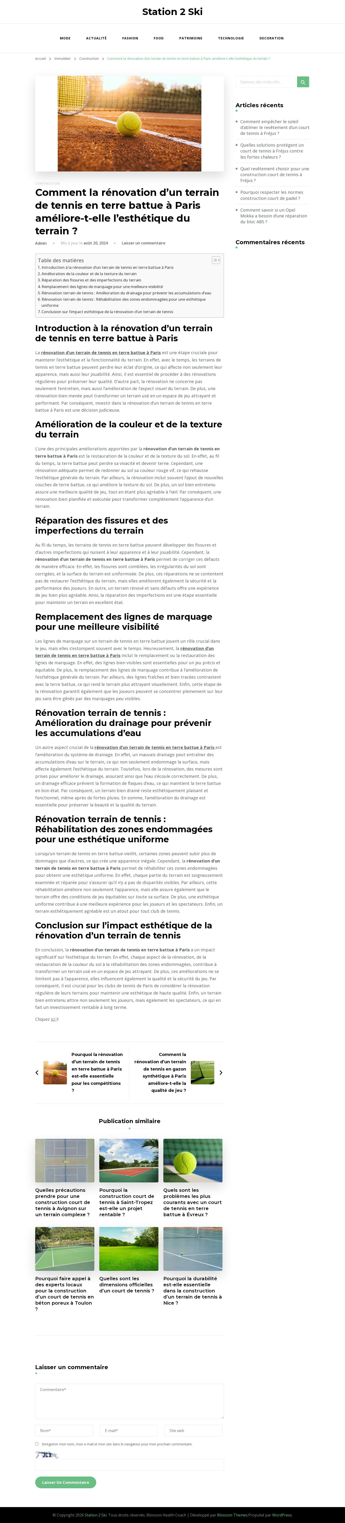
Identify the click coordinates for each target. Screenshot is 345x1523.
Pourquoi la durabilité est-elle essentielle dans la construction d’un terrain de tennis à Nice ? (192, 1291)
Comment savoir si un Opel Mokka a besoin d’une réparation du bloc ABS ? (273, 215)
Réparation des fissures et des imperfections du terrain (91, 280)
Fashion (130, 38)
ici (54, 1019)
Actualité (96, 38)
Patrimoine (191, 38)
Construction (47, 184)
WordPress (282, 1515)
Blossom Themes (232, 1515)
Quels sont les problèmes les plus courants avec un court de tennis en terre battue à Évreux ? (192, 1202)
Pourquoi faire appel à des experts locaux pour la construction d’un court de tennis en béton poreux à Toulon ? (64, 1294)
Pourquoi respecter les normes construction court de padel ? (271, 195)
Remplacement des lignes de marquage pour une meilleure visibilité (102, 286)
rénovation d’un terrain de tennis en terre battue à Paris (101, 352)
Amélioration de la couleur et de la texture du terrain (89, 273)
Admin (41, 243)
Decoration (272, 38)
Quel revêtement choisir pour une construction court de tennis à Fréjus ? (274, 174)
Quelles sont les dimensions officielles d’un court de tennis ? (126, 1285)
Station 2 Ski (172, 11)
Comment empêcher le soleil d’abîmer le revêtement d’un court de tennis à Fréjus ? (275, 127)
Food (159, 38)
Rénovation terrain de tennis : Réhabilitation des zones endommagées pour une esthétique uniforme (124, 302)
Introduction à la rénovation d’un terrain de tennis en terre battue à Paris (107, 267)
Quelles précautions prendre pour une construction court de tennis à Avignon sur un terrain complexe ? (62, 1202)
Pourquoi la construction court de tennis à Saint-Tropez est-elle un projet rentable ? (126, 1202)
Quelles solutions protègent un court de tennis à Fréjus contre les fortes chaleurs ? (272, 151)
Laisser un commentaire (143, 243)
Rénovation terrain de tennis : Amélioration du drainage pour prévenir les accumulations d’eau (126, 293)
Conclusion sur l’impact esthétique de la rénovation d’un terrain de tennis (107, 311)
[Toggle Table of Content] (213, 260)
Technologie (231, 38)
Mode (65, 38)
